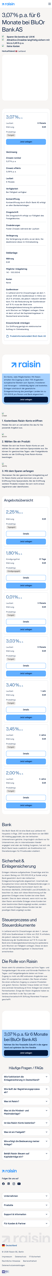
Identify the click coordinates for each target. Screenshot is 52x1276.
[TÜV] (5, 1272)
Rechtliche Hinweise (11, 1261)
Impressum (7, 1256)
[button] (49, 3)
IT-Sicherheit (35, 1256)
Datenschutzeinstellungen (13, 1265)
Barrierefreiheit (30, 1261)
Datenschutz (20, 1256)
